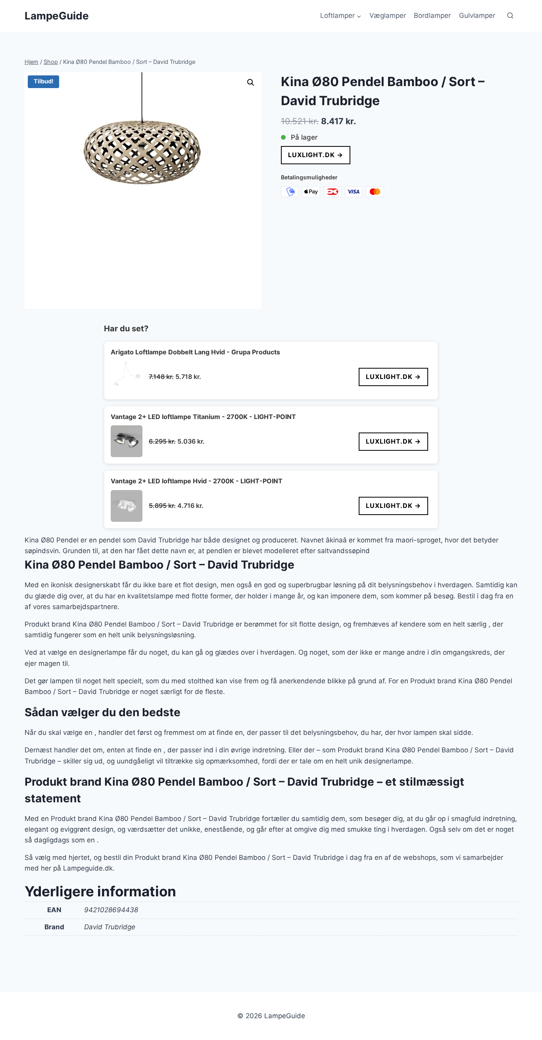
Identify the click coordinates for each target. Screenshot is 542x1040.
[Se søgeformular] (510, 16)
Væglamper (387, 15)
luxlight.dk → (315, 155)
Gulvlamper (477, 15)
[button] (251, 82)
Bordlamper (432, 15)
